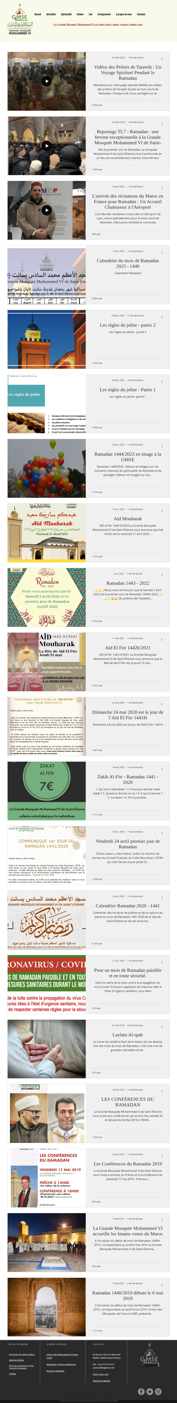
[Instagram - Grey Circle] (158, 1391)
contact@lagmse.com (104, 1367)
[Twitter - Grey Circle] (149, 1391)
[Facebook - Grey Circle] (141, 1391)
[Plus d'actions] (163, 59)
